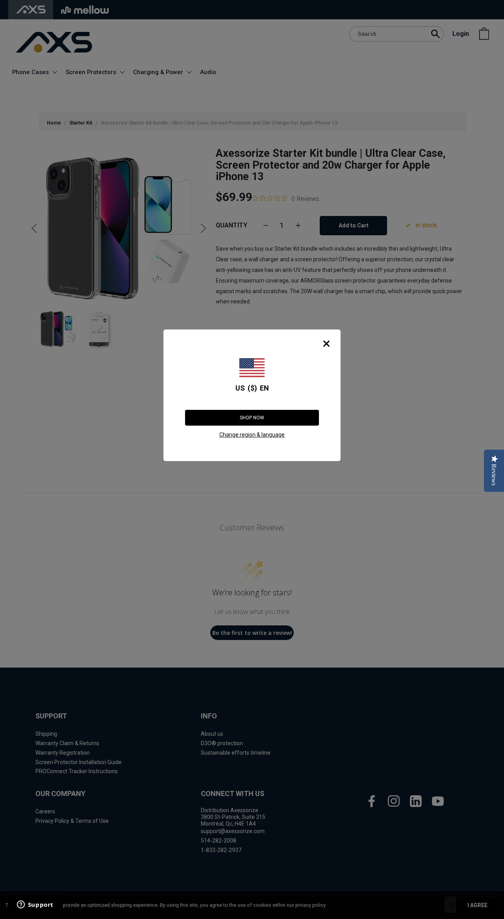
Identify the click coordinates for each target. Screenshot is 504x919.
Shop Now (252, 417)
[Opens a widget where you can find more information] (35, 905)
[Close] (326, 343)
